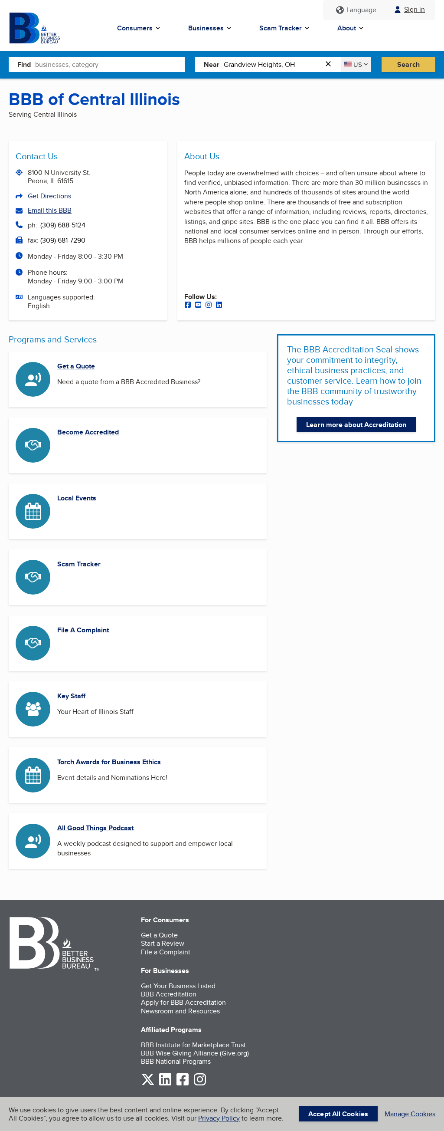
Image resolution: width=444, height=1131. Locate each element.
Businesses (206, 28)
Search (408, 64)
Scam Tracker (280, 28)
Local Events (76, 498)
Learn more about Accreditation (356, 425)
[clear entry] (331, 64)
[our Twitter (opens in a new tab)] (148, 1084)
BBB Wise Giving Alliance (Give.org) (195, 1053)
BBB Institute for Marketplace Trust (193, 1045)
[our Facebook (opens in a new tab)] (187, 306)
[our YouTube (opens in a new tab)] (198, 306)
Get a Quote (76, 366)
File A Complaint (83, 630)
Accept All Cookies (338, 1114)
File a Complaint (165, 952)
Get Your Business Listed (178, 986)
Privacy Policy (219, 1118)
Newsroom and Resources (180, 1011)
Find (24, 64)
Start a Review (162, 943)
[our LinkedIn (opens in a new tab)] (218, 306)
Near (211, 64)
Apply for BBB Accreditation (183, 1002)
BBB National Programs (176, 1061)
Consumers (135, 28)
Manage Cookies (410, 1114)
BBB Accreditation (168, 994)
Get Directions (49, 196)
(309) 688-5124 (62, 225)
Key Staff (71, 696)
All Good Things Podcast (95, 828)
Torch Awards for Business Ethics (109, 762)
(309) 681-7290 (62, 240)
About (346, 28)
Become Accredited (88, 432)
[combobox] (110, 64)
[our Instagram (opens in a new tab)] (208, 306)
